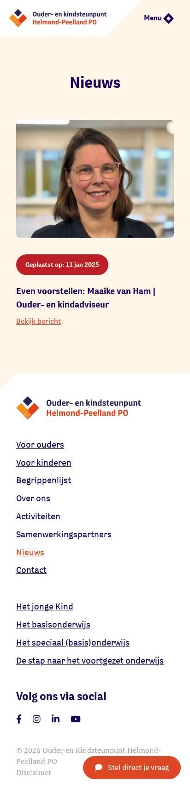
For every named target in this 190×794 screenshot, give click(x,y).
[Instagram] (37, 719)
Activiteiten (38, 516)
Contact (31, 569)
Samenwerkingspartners (64, 534)
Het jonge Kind (44, 606)
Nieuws (30, 552)
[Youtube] (76, 719)
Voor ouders (40, 444)
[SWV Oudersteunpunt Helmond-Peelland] (71, 17)
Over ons (33, 498)
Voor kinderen (43, 462)
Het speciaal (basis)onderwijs (73, 642)
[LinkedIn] (55, 719)
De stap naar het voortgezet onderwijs (90, 660)
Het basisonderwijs (53, 624)
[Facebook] (19, 719)
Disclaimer (33, 772)
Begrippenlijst (43, 480)
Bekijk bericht (38, 321)
